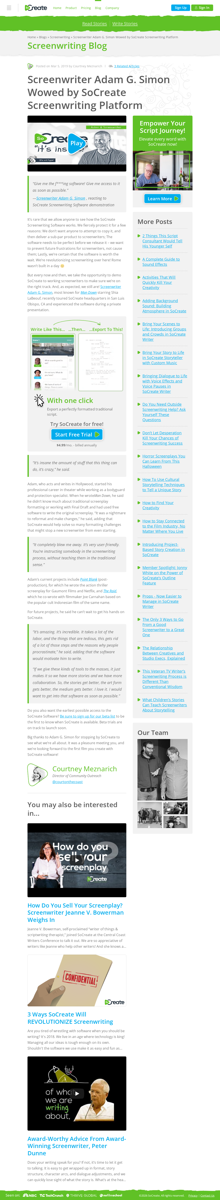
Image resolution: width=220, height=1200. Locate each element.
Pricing (86, 8)
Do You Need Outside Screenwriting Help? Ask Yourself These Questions (164, 412)
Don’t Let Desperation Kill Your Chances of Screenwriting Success (162, 438)
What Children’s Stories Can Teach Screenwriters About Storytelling (164, 705)
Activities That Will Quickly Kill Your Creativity (159, 282)
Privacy (193, 1195)
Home (57, 8)
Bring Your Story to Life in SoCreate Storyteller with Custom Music (163, 357)
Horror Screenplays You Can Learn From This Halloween (163, 461)
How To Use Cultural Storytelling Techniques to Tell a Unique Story (163, 484)
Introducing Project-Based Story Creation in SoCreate (163, 549)
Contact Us (207, 1195)
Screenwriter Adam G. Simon (60, 198)
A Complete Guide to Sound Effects (161, 262)
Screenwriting (60, 37)
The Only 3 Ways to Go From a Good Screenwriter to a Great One (163, 627)
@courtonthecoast (67, 781)
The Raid (109, 591)
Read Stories (94, 23)
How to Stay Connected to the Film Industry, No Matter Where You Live (163, 526)
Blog (98, 8)
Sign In (204, 7)
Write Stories (125, 23)
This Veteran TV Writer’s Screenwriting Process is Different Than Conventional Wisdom (164, 679)
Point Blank (88, 579)
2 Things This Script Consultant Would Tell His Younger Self (162, 241)
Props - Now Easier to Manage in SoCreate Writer (162, 601)
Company (112, 8)
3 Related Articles (126, 66)
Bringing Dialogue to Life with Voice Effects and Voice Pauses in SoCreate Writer (164, 383)
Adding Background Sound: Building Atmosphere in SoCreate (164, 306)
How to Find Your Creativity (158, 505)
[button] (163, 770)
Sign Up (180, 7)
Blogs (43, 37)
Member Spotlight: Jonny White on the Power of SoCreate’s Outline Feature (164, 575)
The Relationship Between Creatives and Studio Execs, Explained (163, 653)
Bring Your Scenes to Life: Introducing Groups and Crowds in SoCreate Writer (164, 331)
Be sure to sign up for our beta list (87, 716)
